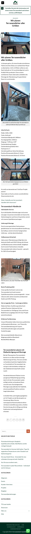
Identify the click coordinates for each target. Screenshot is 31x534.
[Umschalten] (29, 511)
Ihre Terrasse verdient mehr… (9, 462)
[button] (2, 2)
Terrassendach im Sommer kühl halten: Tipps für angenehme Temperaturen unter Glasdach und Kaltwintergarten (15, 451)
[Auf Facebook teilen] (10, 419)
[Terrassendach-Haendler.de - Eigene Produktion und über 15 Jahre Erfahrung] (15, 2)
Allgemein (4, 478)
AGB (23, 525)
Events (3, 481)
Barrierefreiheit (16, 529)
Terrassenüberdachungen (8, 494)
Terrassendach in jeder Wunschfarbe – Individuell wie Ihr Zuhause (15, 467)
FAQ (2, 514)
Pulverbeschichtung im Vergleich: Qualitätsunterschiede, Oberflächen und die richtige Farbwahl (14, 444)
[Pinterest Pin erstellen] (20, 419)
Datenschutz (11, 527)
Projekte (15, 18)
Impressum (20, 527)
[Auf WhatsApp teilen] (7, 419)
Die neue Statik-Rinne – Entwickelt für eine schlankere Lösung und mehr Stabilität (13, 458)
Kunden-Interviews (6, 484)
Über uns (3, 511)
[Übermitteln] (28, 431)
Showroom (4, 507)
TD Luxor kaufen (6, 504)
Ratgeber (4, 491)
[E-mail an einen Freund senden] (17, 419)
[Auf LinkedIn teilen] (23, 419)
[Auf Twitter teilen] (13, 419)
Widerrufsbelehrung (13, 525)
